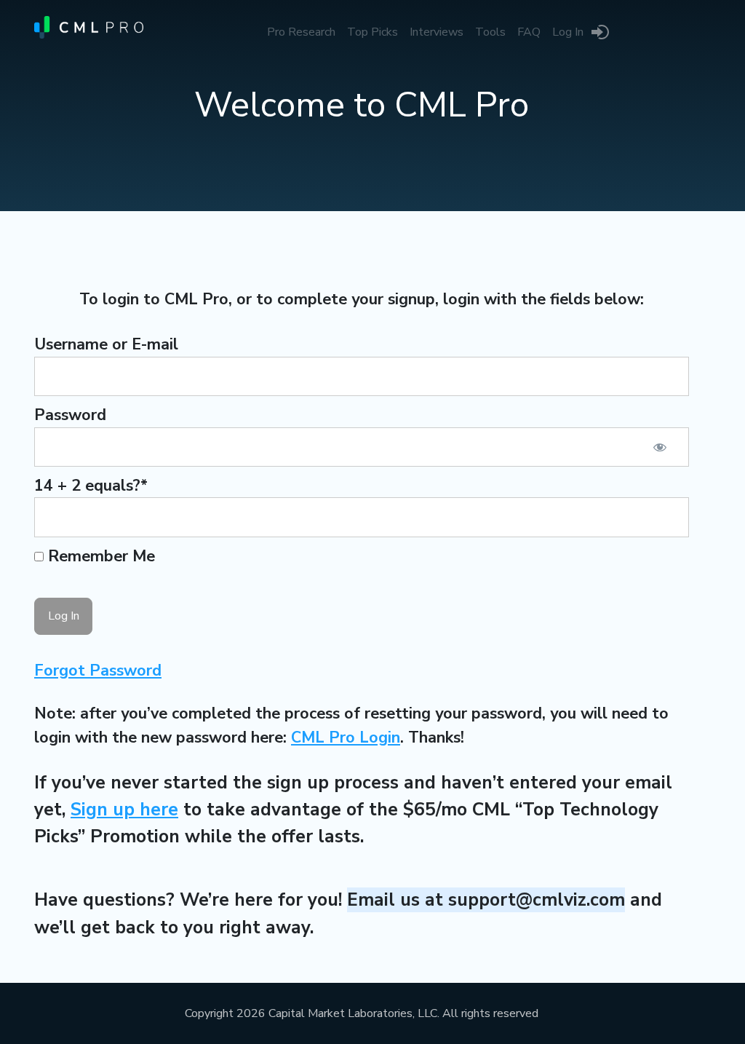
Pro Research (301, 32)
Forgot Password (98, 670)
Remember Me (99, 556)
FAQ (529, 32)
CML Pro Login (345, 737)
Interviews (436, 32)
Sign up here (124, 809)
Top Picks (372, 32)
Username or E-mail (106, 344)
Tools (490, 32)
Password (70, 415)
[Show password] (660, 447)
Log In (567, 32)
